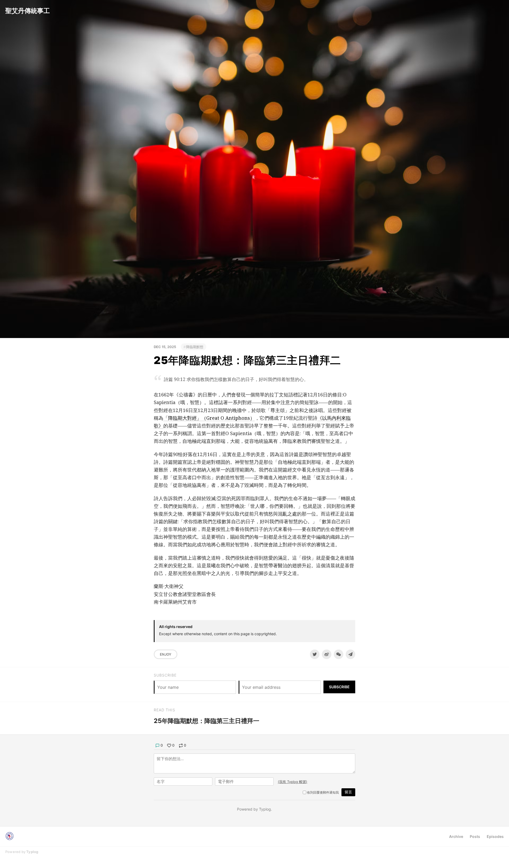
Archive (456, 836)
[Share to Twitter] (314, 654)
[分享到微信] (338, 654)
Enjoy (165, 654)
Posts (475, 836)
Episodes (495, 836)
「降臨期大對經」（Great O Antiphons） (209, 418)
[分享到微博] (326, 654)
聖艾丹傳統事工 (27, 10)
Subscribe (339, 687)
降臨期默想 (194, 347)
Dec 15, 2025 (165, 347)
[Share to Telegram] (350, 654)
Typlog (32, 852)
